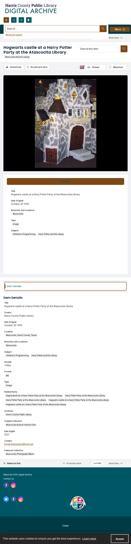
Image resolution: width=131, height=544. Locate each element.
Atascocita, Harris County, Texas (21, 335)
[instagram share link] (13, 485)
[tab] (65, 181)
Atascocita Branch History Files (21, 425)
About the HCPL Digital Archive (17, 475)
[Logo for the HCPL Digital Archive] (30, 8)
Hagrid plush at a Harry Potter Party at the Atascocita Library (34, 395)
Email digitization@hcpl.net (18, 444)
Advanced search (13, 35)
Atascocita (18, 214)
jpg (7, 375)
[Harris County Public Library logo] (77, 503)
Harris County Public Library (19, 414)
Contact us (8, 479)
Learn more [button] (89, 538)
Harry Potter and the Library (51, 234)
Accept (120, 538)
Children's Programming (24, 234)
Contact (65, 525)
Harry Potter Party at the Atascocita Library (85, 395)
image (16, 224)
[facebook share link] (6, 485)
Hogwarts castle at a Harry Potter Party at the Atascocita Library (79, 400)
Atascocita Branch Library (17, 57)
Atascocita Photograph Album (20, 454)
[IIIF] (82, 67)
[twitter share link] (6, 499)
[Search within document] (124, 48)
